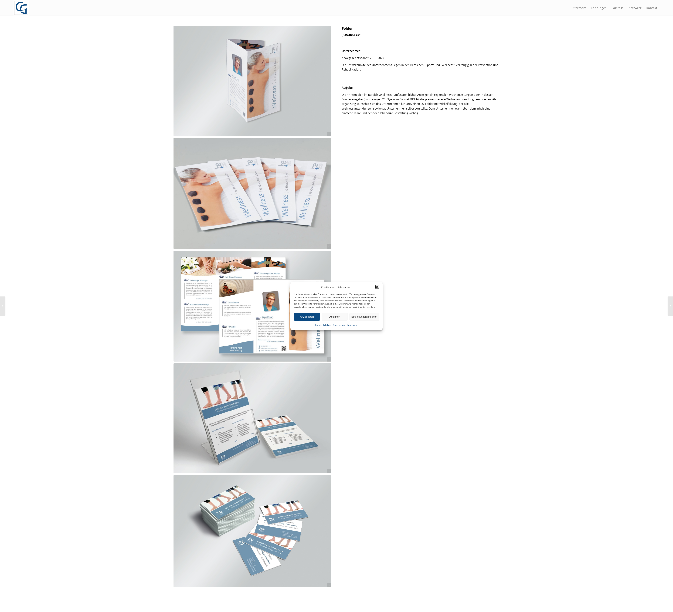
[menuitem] (580, 8)
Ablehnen (334, 316)
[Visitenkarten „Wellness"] (252, 531)
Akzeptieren (307, 316)
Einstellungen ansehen (364, 316)
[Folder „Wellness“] (252, 81)
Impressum (352, 325)
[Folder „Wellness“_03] (252, 306)
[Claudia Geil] (21, 8)
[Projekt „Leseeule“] (670, 306)
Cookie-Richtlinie (323, 325)
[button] (377, 287)
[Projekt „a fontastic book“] (2, 306)
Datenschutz (339, 325)
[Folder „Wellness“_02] (252, 193)
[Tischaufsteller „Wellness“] (252, 418)
